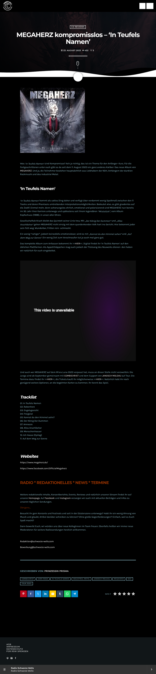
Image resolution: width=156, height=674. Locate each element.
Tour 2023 (26, 584)
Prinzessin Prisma (56, 571)
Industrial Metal (81, 579)
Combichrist (27, 579)
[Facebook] (15, 658)
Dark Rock (43, 579)
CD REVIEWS (78, 27)
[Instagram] (11, 658)
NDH (130, 579)
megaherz (119, 579)
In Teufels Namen (60, 579)
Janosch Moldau (102, 579)
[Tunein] (7, 658)
